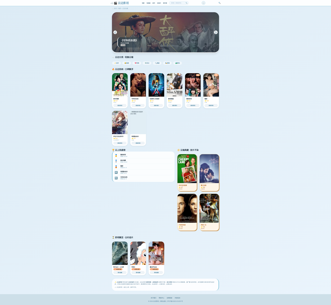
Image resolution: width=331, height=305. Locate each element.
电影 (143, 3)
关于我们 (153, 298)
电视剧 (148, 3)
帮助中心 (161, 298)
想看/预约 (119, 105)
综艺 (153, 3)
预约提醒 (120, 272)
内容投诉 (177, 298)
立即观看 (123, 45)
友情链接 (169, 298)
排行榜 (165, 3)
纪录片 (159, 3)
